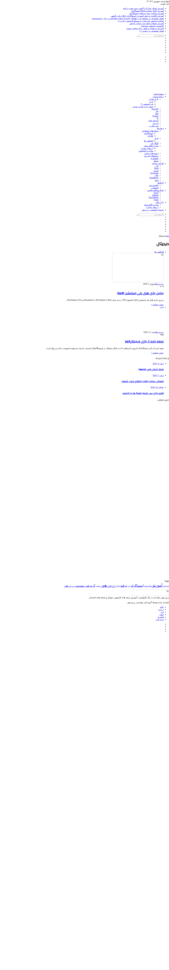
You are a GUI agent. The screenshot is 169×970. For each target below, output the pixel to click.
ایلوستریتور (153, 185)
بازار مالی (159, 202)
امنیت (155, 171)
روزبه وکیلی (159, 284)
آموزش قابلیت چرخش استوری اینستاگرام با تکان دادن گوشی (137, 16)
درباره (161, 609)
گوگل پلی (154, 143)
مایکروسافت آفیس (155, 190)
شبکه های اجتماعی (150, 131)
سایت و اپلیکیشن (145, 151)
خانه (167, 236)
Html (156, 168)
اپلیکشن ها (148, 141)
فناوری (161, 617)
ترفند (123, 585)
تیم (162, 612)
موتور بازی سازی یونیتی (142, 106)
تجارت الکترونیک (151, 146)
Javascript (154, 173)
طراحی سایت (158, 163)
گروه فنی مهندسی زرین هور (79, 585)
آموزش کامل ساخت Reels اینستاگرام (147, 11)
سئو (156, 180)
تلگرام (150, 136)
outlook (155, 195)
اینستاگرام (148, 133)
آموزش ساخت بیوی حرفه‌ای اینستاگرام (146, 13)
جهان (161, 614)
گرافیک (160, 183)
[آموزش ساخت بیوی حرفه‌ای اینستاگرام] (143, 489)
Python (155, 116)
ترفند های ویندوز (151, 153)
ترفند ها (160, 128)
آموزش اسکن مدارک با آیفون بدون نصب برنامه (143, 8)
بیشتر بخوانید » (157, 304)
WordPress (153, 178)
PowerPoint (153, 197)
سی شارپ (153, 126)
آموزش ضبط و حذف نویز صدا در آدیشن (146, 23)
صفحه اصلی (158, 94)
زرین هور (108, 585)
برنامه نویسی (158, 97)
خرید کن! (160, 619)
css (157, 166)
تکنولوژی (154, 158)
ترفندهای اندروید (151, 156)
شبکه (156, 161)
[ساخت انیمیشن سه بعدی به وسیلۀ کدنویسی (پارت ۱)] (143, 578)
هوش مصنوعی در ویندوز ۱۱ (151, 31)
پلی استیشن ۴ (147, 104)
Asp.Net (154, 109)
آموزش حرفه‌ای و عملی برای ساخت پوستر (145, 28)
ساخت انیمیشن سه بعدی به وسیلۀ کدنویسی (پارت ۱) (141, 21)
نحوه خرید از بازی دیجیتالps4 (144, 341)
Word (156, 200)
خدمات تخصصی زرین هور (153, 210)
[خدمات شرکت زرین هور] (121, 89)
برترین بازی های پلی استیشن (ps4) (140, 293)
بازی (151, 101)
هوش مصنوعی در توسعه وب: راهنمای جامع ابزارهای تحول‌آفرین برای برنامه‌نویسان (127, 18)
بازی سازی (153, 99)
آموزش (156, 585)
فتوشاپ (154, 188)
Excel (156, 193)
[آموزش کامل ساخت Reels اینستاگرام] (143, 460)
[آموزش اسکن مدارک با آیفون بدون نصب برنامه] (143, 430)
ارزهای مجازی (147, 148)
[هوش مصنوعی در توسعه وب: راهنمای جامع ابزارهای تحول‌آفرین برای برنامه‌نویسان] (143, 548)
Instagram (166, 586)
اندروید (155, 123)
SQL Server (153, 121)
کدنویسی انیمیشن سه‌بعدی (152, 26)
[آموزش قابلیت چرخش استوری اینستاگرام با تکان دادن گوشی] (143, 519)
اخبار (156, 138)
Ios (157, 111)
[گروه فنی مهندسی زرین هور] (153, 71)
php (156, 114)
